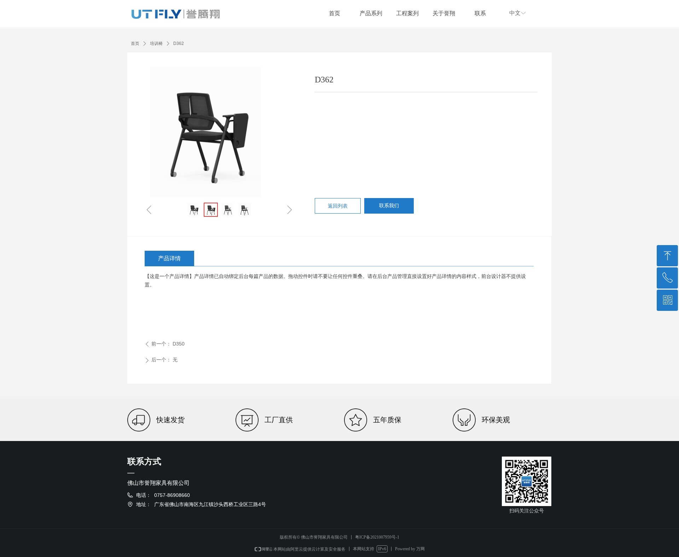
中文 (515, 13)
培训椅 (156, 43)
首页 (135, 43)
